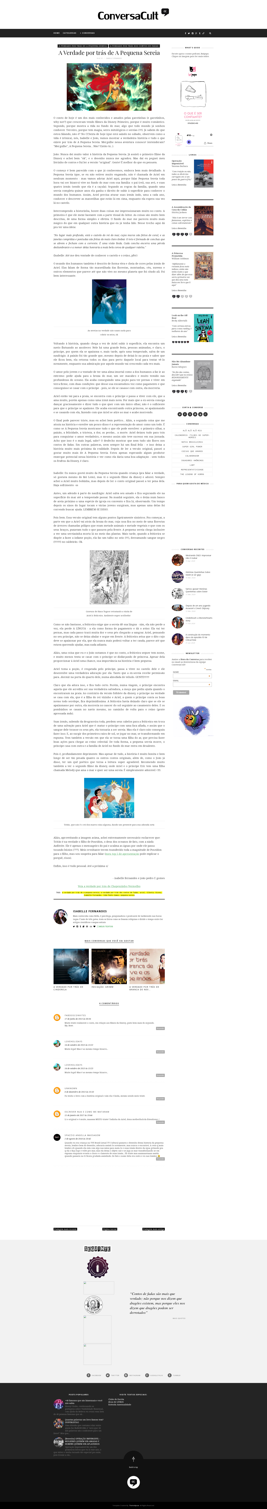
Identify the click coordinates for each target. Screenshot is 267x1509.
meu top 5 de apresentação (122, 853)
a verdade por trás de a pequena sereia (83, 46)
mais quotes (179, 1318)
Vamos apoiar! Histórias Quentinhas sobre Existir (196, 590)
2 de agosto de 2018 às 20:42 (78, 1138)
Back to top (133, 1467)
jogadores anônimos (192, 460)
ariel (142, 892)
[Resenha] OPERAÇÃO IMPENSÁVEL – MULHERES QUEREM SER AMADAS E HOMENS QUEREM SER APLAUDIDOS (82, 1441)
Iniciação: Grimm (102, 987)
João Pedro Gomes (111, 895)
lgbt (192, 465)
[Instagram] (195, 414)
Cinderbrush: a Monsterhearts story (199, 619)
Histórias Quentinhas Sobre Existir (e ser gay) (198, 573)
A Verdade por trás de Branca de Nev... (144, 988)
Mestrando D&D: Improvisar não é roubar (198, 556)
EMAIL (191, 680)
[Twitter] (180, 414)
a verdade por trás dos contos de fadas (134, 46)
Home (57, 33)
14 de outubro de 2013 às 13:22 (79, 1045)
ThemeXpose (134, 1505)
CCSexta (150, 892)
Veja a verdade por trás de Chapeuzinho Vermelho (109, 886)
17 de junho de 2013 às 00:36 (78, 1018)
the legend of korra (192, 474)
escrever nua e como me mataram (87, 1111)
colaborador (192, 456)
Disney (158, 892)
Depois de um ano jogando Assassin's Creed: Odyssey (198, 607)
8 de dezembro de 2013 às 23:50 (79, 1091)
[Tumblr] (190, 414)
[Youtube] (200, 414)
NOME (191, 672)
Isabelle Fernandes (92, 895)
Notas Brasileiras (192, 442)
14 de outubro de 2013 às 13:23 (79, 1068)
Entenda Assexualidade (119, 1404)
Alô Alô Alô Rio (192, 430)
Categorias (69, 33)
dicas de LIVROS (116, 1402)
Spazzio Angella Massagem (82, 1135)
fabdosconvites (75, 1015)
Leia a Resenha (179, 184)
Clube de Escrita (116, 1399)
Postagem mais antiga (153, 1229)
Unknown (71, 1088)
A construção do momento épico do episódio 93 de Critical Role (198, 637)
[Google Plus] (205, 414)
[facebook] (185, 414)
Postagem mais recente (65, 1229)
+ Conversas (87, 33)
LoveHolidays (73, 1041)
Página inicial (110, 1229)
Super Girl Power (192, 446)
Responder (160, 1028)
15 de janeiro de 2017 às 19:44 (78, 1115)
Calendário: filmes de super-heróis (192, 436)
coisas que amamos (192, 451)
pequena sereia (127, 895)
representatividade (192, 469)
